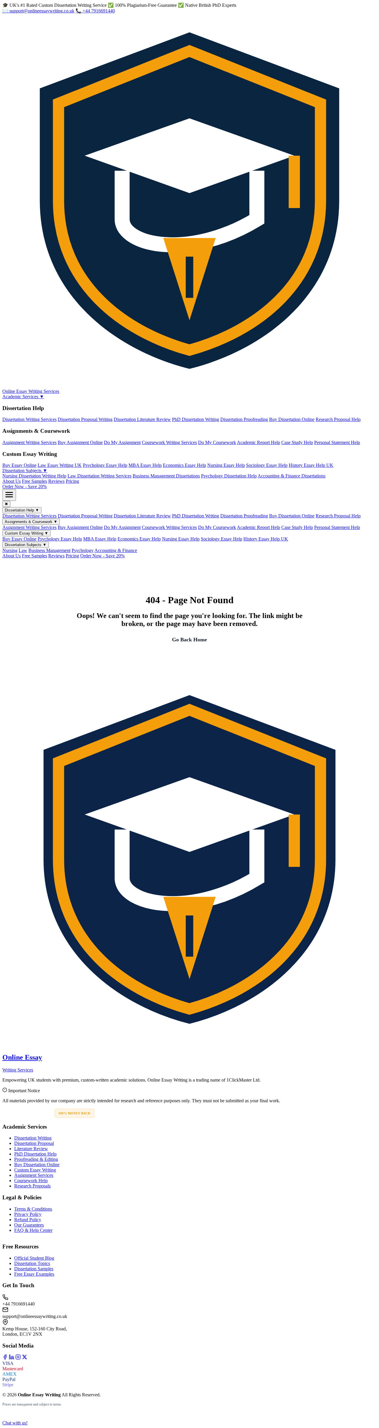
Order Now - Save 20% (24, 486)
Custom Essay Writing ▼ (26, 533)
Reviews (56, 481)
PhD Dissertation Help (35, 1153)
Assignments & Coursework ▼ (31, 521)
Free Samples (34, 481)
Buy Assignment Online (80, 442)
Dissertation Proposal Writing (85, 419)
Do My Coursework (217, 442)
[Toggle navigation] (9, 495)
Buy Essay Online (19, 465)
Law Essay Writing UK (60, 465)
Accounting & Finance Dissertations (291, 475)
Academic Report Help (258, 442)
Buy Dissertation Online (291, 419)
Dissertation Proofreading (244, 419)
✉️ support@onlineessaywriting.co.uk (38, 10)
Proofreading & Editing (36, 1159)
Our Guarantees (29, 1224)
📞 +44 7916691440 (95, 10)
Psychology (83, 550)
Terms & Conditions (33, 1208)
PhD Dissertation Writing (195, 419)
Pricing (72, 481)
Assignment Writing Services (29, 442)
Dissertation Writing (33, 1137)
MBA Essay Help (145, 465)
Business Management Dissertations (166, 475)
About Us (11, 481)
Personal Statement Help (337, 442)
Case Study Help (297, 442)
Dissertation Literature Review (142, 419)
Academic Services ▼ (23, 396)
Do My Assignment (122, 442)
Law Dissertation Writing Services (99, 475)
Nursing (9, 550)
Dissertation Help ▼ (22, 510)
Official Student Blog (34, 1258)
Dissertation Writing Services (29, 419)
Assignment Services (33, 1175)
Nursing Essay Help (226, 465)
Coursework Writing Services (169, 442)
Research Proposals (32, 1185)
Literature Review (31, 1148)
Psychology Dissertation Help (229, 475)
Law (23, 550)
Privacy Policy (27, 1214)
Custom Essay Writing (35, 1169)
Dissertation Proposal (34, 1143)
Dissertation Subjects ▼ (24, 470)
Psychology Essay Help (105, 465)
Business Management (49, 550)
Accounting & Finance (115, 550)
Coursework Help (31, 1180)
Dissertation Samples (33, 1268)
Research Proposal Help (338, 419)
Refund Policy (27, 1219)
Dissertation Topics (32, 1263)
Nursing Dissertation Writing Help (34, 475)
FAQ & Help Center (33, 1230)
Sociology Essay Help (267, 465)
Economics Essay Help (184, 465)
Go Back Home (189, 640)
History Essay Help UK (311, 465)
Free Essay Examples (34, 1274)
